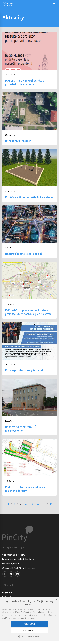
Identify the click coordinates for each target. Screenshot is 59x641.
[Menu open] (55, 4)
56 (51, 504)
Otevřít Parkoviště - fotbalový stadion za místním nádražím (29, 467)
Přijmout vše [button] (29, 624)
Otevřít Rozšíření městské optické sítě (29, 231)
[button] (29, 636)
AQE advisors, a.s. (27, 568)
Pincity (16, 563)
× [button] (56, 599)
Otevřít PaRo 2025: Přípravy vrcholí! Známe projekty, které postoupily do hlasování (29, 290)
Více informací (29, 618)
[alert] (29, 619)
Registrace (7, 592)
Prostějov (29, 559)
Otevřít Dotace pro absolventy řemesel (29, 348)
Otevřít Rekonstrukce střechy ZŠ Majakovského (29, 407)
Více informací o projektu (13, 554)
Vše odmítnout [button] (29, 630)
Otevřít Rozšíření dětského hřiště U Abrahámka (29, 175)
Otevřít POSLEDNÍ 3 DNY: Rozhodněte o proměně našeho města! (29, 60)
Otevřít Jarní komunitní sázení (29, 118)
